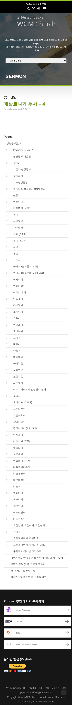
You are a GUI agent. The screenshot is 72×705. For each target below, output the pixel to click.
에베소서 (16, 434)
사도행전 (16, 383)
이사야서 (16, 279)
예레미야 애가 (18, 292)
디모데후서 (17, 480)
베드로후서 (17, 519)
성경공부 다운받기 (21, 156)
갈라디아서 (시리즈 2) (23, 428)
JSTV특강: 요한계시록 (20, 570)
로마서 (14, 395)
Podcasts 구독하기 (21, 150)
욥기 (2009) (17, 234)
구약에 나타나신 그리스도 (25, 551)
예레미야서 (17, 286)
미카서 (14, 344)
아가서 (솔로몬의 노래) (23, 266)
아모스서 (16, 324)
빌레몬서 (16, 493)
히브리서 (16, 499)
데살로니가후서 (19, 467)
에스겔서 (16, 298)
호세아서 (16, 311)
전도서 (14, 260)
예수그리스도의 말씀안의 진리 (27, 389)
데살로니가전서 (19, 460)
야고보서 (16, 506)
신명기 (14, 195)
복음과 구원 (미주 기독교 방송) (25, 564)
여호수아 (16, 201)
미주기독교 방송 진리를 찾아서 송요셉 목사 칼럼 (34, 557)
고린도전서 (17, 408)
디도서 (14, 486)
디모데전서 (17, 473)
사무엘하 (16, 227)
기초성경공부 (18, 182)
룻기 (13, 214)
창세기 (14, 163)
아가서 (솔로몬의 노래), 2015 (26, 272)
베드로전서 (17, 512)
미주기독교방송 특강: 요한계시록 (26, 577)
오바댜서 (16, 331)
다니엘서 (16, 305)
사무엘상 (16, 221)
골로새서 (16, 454)
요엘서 (14, 318)
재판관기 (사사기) (20, 208)
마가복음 (16, 363)
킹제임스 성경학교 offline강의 (27, 188)
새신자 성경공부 (20, 169)
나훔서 (14, 350)
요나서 (14, 337)
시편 (13, 247)
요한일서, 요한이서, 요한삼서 (27, 525)
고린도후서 (17, 415)
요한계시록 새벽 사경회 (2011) (27, 544)
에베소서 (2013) (19, 441)
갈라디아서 (17, 421)
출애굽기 (16, 175)
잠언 (13, 253)
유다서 (14, 531)
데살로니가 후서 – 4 (24, 103)
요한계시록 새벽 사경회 (24, 538)
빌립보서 (16, 447)
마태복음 (16, 357)
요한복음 (16, 376)
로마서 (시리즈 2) (20, 402)
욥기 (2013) (17, 240)
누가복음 (16, 370)
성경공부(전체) (14, 143)
